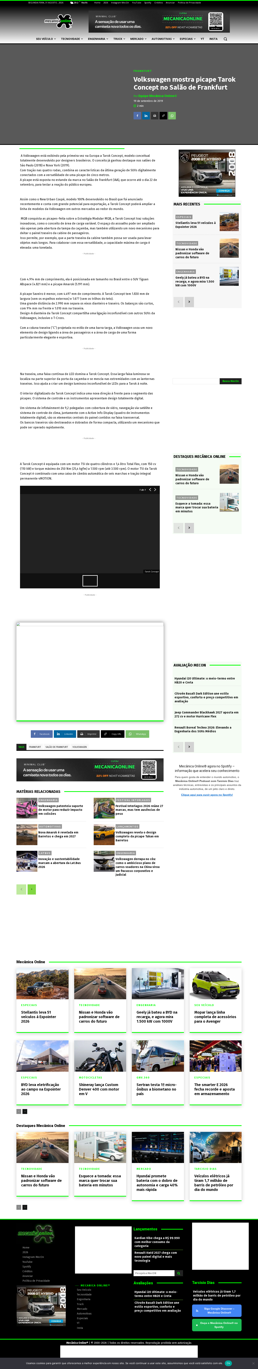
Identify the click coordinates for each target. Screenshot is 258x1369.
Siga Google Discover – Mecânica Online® (219, 1310)
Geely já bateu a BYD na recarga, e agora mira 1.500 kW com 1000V (194, 281)
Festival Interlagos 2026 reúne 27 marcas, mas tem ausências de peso (139, 810)
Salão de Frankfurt (57, 747)
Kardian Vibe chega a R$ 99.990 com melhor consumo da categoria (157, 1242)
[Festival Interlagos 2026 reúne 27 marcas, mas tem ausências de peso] (104, 808)
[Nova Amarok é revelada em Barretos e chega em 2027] (26, 834)
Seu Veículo (204, 1005)
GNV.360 (143, 1077)
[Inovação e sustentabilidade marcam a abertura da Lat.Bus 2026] (26, 861)
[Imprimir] (154, 115)
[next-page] (32, 889)
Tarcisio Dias (205, 1169)
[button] (225, 38)
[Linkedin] (146, 115)
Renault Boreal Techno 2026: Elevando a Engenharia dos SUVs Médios (203, 729)
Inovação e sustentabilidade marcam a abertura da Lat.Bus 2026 (59, 863)
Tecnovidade (186, 243)
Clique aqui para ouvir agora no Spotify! (207, 794)
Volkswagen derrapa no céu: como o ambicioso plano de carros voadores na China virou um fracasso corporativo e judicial (138, 866)
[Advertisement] (89, 264)
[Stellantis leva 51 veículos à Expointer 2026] (229, 221)
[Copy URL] (163, 115)
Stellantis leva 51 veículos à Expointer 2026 (38, 1017)
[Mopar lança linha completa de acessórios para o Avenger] (216, 983)
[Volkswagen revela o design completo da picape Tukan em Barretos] (104, 834)
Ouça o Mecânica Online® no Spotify (217, 1324)
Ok (228, 1363)
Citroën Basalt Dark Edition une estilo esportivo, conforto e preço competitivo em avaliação (206, 697)
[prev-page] (21, 889)
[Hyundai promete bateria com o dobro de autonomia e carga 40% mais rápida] (158, 1147)
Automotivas (50, 826)
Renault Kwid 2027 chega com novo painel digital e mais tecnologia (155, 1256)
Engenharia (48, 800)
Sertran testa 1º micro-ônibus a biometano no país (157, 1089)
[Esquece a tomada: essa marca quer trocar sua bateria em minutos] (229, 502)
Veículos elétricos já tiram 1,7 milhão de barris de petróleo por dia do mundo (213, 1183)
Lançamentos (127, 826)
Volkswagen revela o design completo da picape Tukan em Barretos (137, 836)
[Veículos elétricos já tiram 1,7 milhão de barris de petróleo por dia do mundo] (216, 1147)
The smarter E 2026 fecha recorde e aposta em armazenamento (214, 1089)
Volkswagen (80, 747)
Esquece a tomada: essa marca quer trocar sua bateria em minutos (196, 507)
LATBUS (45, 853)
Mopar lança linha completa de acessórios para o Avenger (215, 1017)
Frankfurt (143, 71)
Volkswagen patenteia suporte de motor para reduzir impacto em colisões (60, 810)
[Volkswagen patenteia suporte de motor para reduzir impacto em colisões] (26, 808)
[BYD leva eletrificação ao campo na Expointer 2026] (42, 1056)
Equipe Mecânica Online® (157, 96)
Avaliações (143, 1283)
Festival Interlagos (133, 800)
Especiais (184, 217)
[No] (253, 1363)
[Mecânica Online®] (58, 21)
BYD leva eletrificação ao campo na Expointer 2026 (41, 1089)
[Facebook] (137, 115)
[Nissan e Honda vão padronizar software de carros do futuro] (229, 248)
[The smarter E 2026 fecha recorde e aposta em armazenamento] (216, 1056)
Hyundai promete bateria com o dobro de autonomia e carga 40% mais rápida (157, 1183)
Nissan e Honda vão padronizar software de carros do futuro (192, 253)
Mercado (144, 1169)
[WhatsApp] (172, 115)
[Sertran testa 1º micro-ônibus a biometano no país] (158, 1056)
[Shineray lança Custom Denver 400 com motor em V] (100, 1056)
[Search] (179, 1273)
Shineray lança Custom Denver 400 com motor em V (99, 1089)
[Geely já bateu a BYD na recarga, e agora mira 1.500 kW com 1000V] (229, 276)
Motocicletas (90, 1077)
